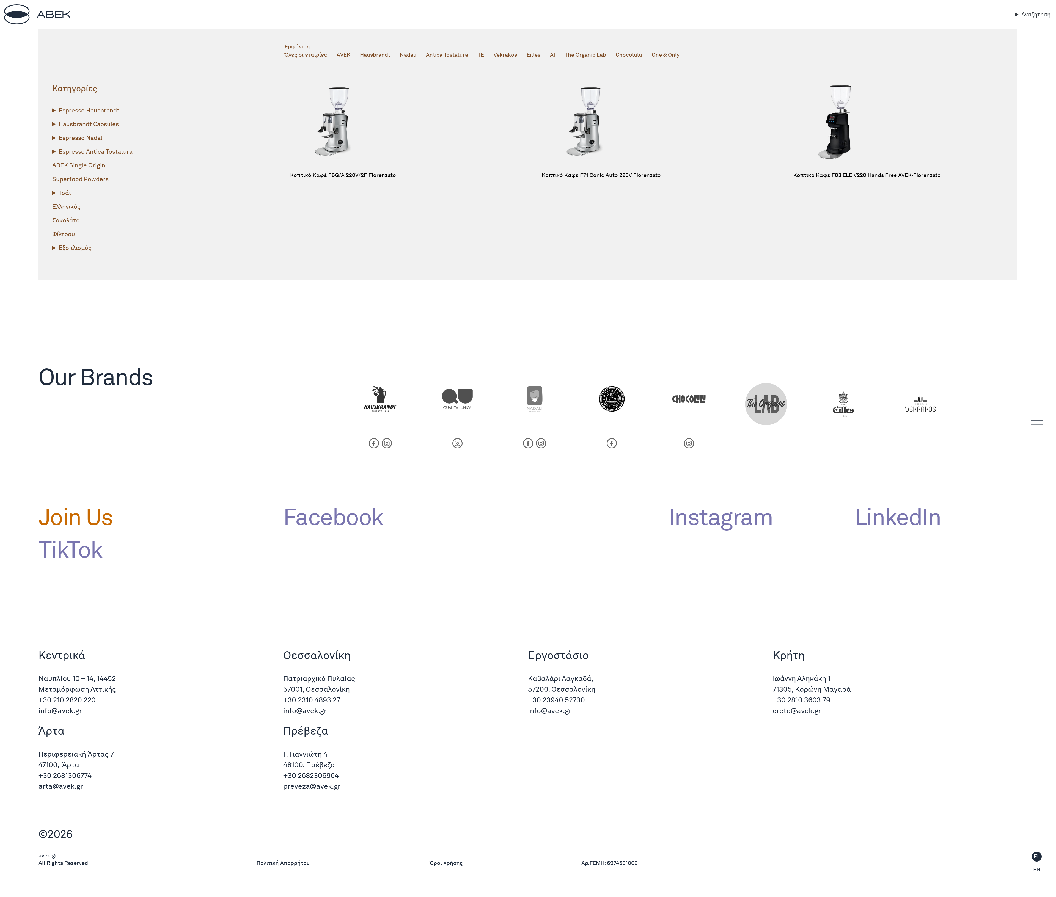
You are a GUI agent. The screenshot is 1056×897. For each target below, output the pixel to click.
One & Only (666, 54)
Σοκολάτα (66, 220)
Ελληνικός (66, 206)
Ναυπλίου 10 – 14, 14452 (77, 678)
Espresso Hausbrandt (89, 110)
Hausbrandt (375, 54)
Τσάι (65, 192)
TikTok (70, 550)
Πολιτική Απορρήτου (283, 863)
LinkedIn (897, 517)
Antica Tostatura (447, 54)
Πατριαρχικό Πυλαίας (319, 678)
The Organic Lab (585, 54)
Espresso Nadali (81, 137)
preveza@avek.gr (311, 786)
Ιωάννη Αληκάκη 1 (802, 678)
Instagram (721, 517)
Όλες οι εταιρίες (306, 54)
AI (552, 54)
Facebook (333, 517)
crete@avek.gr (797, 710)
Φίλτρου (63, 234)
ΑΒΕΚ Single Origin (78, 165)
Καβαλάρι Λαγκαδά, (560, 678)
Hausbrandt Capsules (89, 124)
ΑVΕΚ (343, 54)
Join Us (75, 517)
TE (481, 54)
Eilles (533, 54)
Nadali (408, 54)
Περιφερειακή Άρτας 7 (76, 754)
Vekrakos (505, 54)
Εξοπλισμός (75, 247)
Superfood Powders (80, 179)
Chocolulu (629, 54)
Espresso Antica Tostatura (96, 151)
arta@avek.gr (60, 786)
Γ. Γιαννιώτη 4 (305, 754)
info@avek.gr (60, 710)
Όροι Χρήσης (446, 863)
